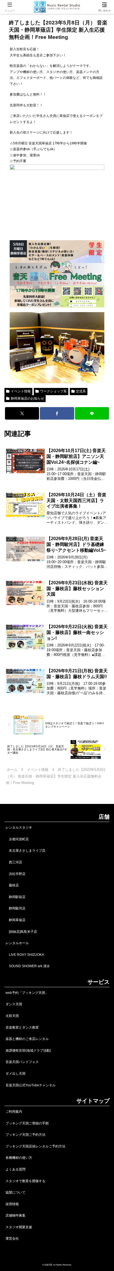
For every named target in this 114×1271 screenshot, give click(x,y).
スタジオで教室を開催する (25, 1181)
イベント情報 (21, 391)
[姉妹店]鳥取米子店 (21, 932)
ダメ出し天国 (15, 1074)
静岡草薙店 (15, 920)
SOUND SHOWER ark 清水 (28, 966)
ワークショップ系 (53, 391)
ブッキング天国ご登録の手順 (27, 1123)
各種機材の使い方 (19, 1158)
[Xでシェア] (22, 413)
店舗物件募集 (15, 1215)
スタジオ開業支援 (19, 1227)
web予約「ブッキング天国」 (27, 993)
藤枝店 (12, 885)
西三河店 (14, 862)
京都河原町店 (17, 839)
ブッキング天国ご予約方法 (25, 1135)
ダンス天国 (14, 1004)
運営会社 (12, 1238)
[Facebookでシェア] (57, 413)
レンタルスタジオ (19, 827)
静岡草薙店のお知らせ (27, 398)
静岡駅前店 (15, 897)
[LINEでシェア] (92, 413)
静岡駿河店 (15, 908)
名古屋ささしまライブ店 (25, 851)
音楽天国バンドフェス (22, 1062)
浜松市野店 (15, 874)
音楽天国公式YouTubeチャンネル (31, 1085)
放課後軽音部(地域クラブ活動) (28, 1050)
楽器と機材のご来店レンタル (27, 1039)
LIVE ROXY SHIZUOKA (25, 955)
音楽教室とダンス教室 (22, 1027)
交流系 (81, 391)
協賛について (15, 1192)
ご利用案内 (14, 1112)
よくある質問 (15, 1169)
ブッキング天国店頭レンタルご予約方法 (35, 1146)
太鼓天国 (12, 1016)
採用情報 (12, 1204)
